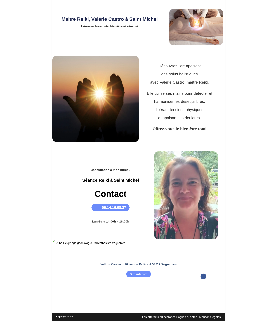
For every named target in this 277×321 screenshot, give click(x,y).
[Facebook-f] (203, 276)
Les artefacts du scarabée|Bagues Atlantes (169, 317)
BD (73, 316)
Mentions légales (210, 317)
